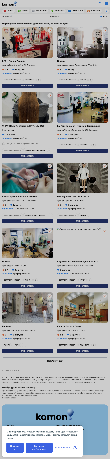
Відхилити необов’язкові (39, 447)
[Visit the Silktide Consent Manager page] (75, 448)
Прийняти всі (15, 447)
